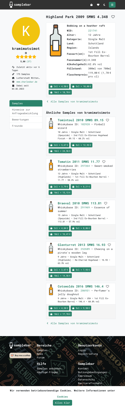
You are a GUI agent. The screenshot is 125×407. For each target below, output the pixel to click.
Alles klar (62, 402)
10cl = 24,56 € (61, 150)
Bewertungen (20, 119)
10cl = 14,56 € (61, 275)
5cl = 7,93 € (82, 269)
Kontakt (83, 368)
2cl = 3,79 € (60, 186)
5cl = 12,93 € (83, 145)
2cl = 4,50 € (60, 86)
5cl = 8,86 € (82, 228)
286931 (85, 290)
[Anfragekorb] (91, 5)
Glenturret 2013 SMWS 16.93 (82, 245)
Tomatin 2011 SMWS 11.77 (80, 162)
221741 (92, 30)
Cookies (62, 396)
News (40, 353)
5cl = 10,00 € (83, 86)
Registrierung (88, 353)
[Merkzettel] (98, 5)
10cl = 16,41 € (61, 234)
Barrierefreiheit (90, 383)
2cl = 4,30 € (60, 308)
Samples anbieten (49, 368)
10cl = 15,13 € (61, 192)
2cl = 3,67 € (60, 269)
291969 (85, 207)
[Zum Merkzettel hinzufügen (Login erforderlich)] (113, 16)
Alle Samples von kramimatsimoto (73, 101)
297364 (85, 165)
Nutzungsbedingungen (92, 372)
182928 (85, 124)
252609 (85, 248)
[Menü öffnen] (112, 5)
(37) (29, 61)
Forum (41, 357)
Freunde (17, 125)
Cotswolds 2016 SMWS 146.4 (81, 286)
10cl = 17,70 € (61, 314)
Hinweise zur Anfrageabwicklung (25, 111)
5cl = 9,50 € (82, 308)
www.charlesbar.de (26, 81)
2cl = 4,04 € (60, 228)
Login (82, 350)
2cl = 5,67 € (60, 145)
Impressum (85, 375)
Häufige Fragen (47, 372)
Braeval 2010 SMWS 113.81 (81, 203)
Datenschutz (86, 379)
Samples (17, 103)
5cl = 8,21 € (82, 186)
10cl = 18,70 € (61, 92)
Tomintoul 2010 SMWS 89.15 (81, 120)
